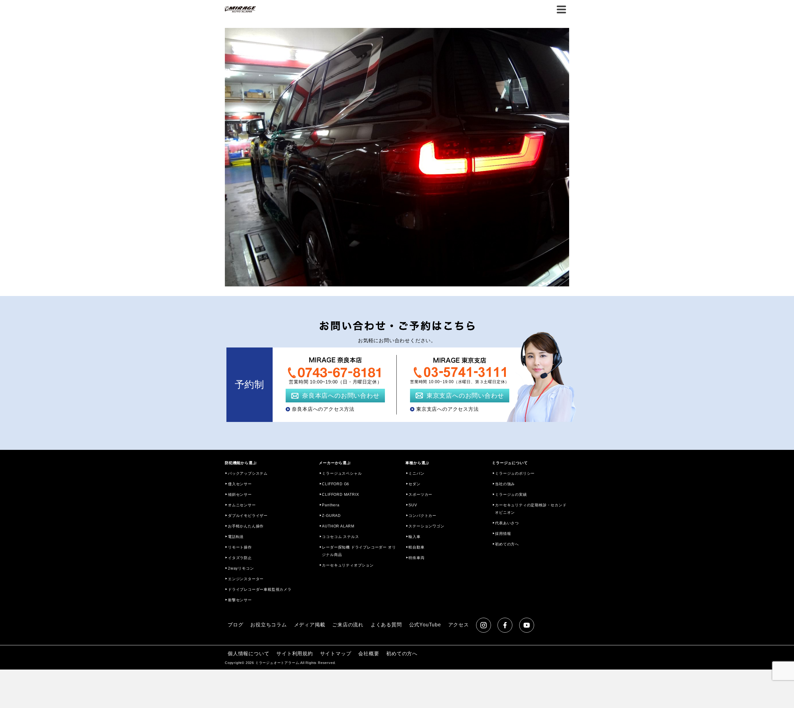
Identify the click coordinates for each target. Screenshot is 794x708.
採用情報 (503, 533)
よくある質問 (386, 624)
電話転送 (236, 537)
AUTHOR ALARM (338, 526)
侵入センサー (240, 484)
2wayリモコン (241, 568)
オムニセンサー (242, 505)
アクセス (458, 624)
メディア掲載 (309, 624)
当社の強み (505, 484)
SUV (412, 505)
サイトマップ (335, 653)
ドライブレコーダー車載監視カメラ (260, 589)
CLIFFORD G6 (335, 484)
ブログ (235, 624)
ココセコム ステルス (340, 537)
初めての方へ (507, 544)
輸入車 (414, 537)
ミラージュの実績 (511, 494)
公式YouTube (425, 624)
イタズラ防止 (240, 558)
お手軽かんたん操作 (246, 526)
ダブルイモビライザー (248, 515)
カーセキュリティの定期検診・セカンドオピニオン (530, 509)
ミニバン (416, 473)
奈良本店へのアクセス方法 (323, 409)
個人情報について (248, 653)
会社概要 (368, 653)
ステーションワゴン (426, 526)
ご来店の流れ (348, 624)
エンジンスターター (246, 579)
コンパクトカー (422, 515)
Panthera (330, 505)
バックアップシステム (248, 473)
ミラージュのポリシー (515, 473)
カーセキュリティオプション (347, 565)
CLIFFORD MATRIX (340, 494)
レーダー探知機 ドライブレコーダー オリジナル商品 (359, 551)
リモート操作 (240, 547)
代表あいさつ (507, 523)
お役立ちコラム (268, 624)
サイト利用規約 (294, 653)
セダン (414, 484)
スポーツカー (420, 494)
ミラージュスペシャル (342, 473)
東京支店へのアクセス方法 (447, 409)
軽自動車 (416, 547)
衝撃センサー (240, 600)
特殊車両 (416, 558)
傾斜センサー (240, 494)
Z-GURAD (331, 515)
